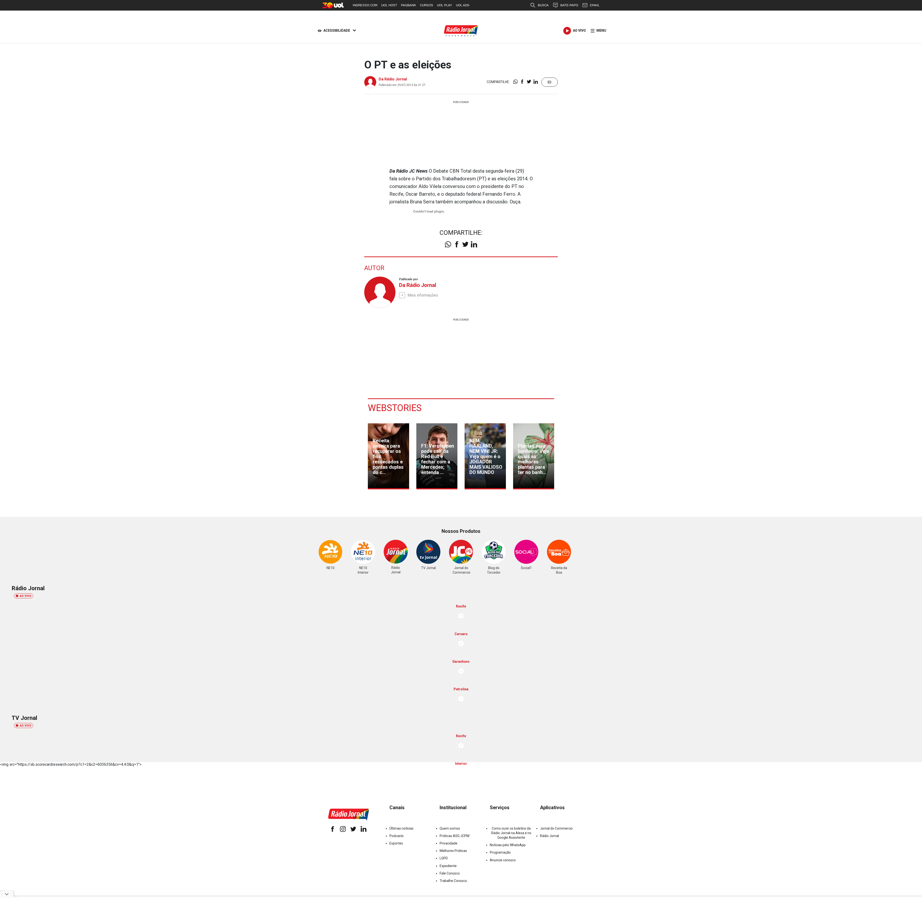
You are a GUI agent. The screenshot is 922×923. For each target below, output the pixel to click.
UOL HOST (389, 5)
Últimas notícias (401, 828)
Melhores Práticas (453, 851)
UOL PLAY (444, 5)
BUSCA (543, 5)
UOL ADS (462, 5)
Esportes (396, 843)
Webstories (395, 408)
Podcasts (396, 836)
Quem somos (450, 828)
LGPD (444, 858)
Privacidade (448, 843)
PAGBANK (408, 5)
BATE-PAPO (569, 5)
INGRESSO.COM (365, 5)
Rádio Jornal (549, 836)
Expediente (448, 866)
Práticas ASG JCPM (454, 836)
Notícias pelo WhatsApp (508, 845)
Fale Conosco (450, 873)
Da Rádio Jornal (393, 79)
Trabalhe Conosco (453, 881)
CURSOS (426, 5)
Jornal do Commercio (556, 828)
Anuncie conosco (503, 860)
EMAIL (595, 5)
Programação (500, 852)
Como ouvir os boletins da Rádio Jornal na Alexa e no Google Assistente (511, 832)
